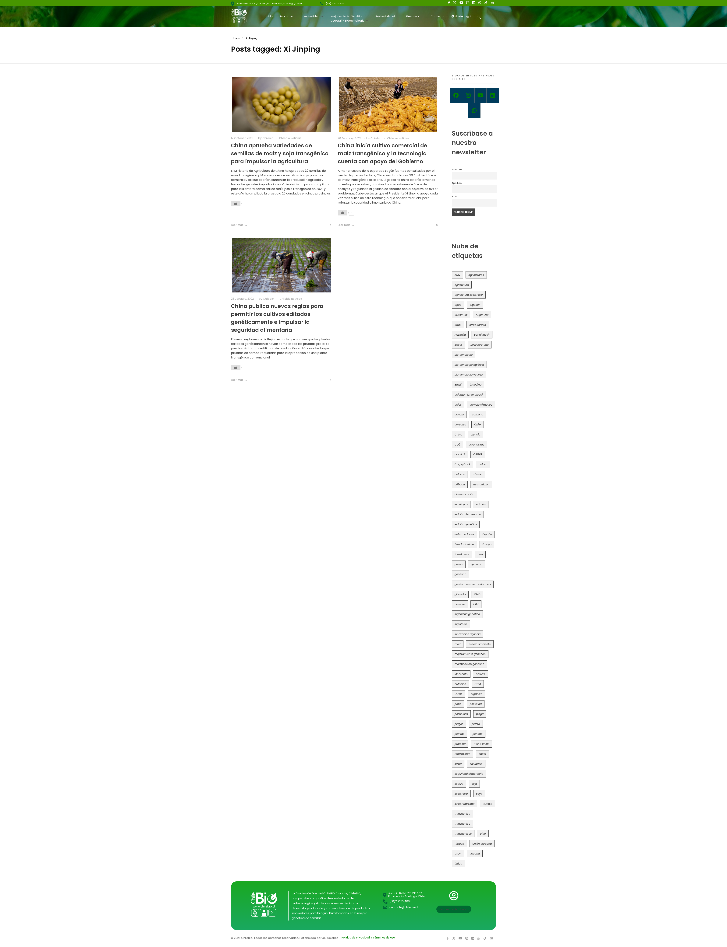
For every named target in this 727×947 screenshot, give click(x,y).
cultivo (483, 464)
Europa (486, 544)
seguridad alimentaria (469, 774)
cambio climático (481, 405)
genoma (476, 564)
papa (458, 704)
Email (455, 196)
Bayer (458, 345)
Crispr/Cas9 (462, 464)
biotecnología (464, 355)
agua (458, 305)
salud (458, 764)
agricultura (462, 285)
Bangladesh (482, 335)
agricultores (476, 275)
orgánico (476, 694)
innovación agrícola (468, 634)
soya (479, 794)
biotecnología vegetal (469, 374)
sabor (482, 754)
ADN (457, 275)
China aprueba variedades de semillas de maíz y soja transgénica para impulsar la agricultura (280, 153)
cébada (460, 484)
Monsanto (461, 674)
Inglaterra (461, 624)
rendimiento (462, 754)
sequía (459, 784)
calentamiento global (469, 395)
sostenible (461, 794)
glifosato (460, 594)
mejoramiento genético (470, 654)
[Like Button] (235, 203)
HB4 (476, 604)
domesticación (464, 494)
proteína (460, 744)
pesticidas (461, 714)
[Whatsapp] (474, 110)
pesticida (476, 704)
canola (459, 414)
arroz (458, 325)
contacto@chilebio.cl (403, 907)
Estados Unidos (464, 544)
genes (459, 564)
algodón (475, 305)
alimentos (461, 315)
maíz (458, 644)
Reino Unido (481, 744)
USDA (458, 853)
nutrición (460, 684)
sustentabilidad (464, 804)
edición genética (466, 524)
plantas (459, 734)
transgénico (462, 824)
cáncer (477, 474)
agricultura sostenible (469, 295)
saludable (476, 764)
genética (460, 574)
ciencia (475, 434)
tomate (487, 804)
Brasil (458, 384)
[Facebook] (456, 95)
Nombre (457, 169)
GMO (477, 594)
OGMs (458, 694)
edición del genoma (468, 514)
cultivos (460, 474)
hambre (460, 604)
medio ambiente (480, 644)
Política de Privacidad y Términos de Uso (368, 937)
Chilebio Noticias (290, 138)
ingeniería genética (467, 614)
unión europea (482, 844)
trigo (483, 834)
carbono (477, 414)
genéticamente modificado (473, 584)
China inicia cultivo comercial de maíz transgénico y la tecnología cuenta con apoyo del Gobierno (382, 153)
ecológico (461, 504)
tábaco (459, 844)
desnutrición (481, 484)
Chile (477, 424)
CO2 (457, 444)
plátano (478, 734)
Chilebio (268, 138)
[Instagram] (468, 95)
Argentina (482, 315)
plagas (459, 724)
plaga (480, 714)
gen (480, 554)
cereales (460, 424)
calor (458, 405)
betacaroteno (479, 345)
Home (236, 38)
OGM (477, 684)
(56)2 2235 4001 (335, 3)
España (487, 534)
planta (476, 724)
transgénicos (463, 834)
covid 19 (460, 454)
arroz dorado (477, 325)
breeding (475, 384)
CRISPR (477, 454)
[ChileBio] (241, 16)
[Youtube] (480, 95)
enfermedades (464, 534)
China (458, 434)
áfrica (458, 863)
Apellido (457, 183)
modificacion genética (469, 664)
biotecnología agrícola (469, 365)
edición (481, 504)
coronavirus (476, 444)
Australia (460, 335)
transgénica (462, 814)
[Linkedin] (493, 95)
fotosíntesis (462, 554)
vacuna (475, 853)
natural (480, 674)
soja (474, 784)
